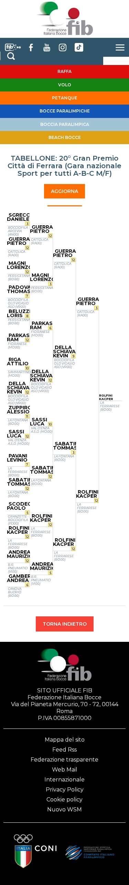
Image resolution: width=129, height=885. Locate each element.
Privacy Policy (65, 789)
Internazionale (64, 779)
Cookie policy (64, 799)
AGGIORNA (64, 191)
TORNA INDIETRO (65, 624)
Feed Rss (64, 749)
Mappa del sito (65, 739)
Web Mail (64, 769)
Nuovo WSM (64, 809)
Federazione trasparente (64, 759)
